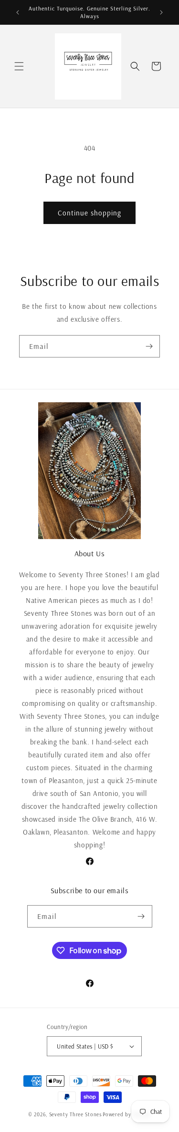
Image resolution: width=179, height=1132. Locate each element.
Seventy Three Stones (75, 1114)
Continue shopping (89, 212)
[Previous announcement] (17, 12)
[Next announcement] (161, 12)
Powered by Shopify (127, 1114)
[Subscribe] (148, 346)
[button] (19, 66)
